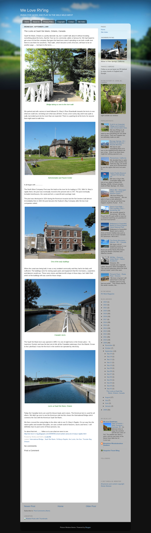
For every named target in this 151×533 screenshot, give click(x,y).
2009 (105, 343)
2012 (105, 334)
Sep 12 (109, 359)
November (109, 345)
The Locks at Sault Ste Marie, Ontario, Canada (115, 392)
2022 (105, 305)
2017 (105, 319)
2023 (105, 302)
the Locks (72, 439)
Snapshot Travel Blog (111, 450)
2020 (105, 311)
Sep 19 (109, 356)
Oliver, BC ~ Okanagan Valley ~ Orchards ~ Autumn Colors (118, 191)
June (107, 403)
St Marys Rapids (62, 439)
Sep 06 (109, 377)
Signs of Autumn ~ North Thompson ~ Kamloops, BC (118, 425)
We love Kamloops (110, 421)
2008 (105, 410)
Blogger (88, 527)
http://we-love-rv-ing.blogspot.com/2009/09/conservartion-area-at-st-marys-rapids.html (55, 434)
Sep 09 (109, 368)
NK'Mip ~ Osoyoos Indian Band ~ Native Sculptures (117, 259)
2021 (105, 308)
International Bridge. (37, 439)
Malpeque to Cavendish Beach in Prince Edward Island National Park (118, 225)
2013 (105, 331)
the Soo (79, 439)
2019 (105, 313)
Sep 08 (109, 371)
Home (27, 22)
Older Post (91, 506)
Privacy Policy (48, 22)
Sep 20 (109, 354)
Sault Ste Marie (50, 439)
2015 (105, 325)
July (106, 400)
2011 (105, 337)
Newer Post (29, 506)
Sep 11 (109, 362)
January (108, 406)
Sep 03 (109, 386)
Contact (71, 22)
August (107, 397)
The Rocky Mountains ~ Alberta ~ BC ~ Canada (118, 241)
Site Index (81, 22)
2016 (105, 322)
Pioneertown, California (118, 158)
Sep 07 (109, 374)
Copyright (61, 22)
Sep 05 (109, 380)
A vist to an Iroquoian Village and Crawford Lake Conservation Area (118, 126)
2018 (105, 316)
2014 (105, 328)
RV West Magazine (107, 294)
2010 (105, 340)
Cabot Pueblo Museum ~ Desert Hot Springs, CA (118, 174)
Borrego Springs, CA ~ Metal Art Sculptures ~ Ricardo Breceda (118, 143)
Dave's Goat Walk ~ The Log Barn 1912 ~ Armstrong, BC (117, 208)
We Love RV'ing (34, 10)
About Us (36, 22)
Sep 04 (109, 383)
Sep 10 (109, 365)
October (108, 348)
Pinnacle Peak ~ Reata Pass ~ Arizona (118, 275)
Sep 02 (109, 388)
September (109, 351)
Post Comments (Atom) (42, 511)
